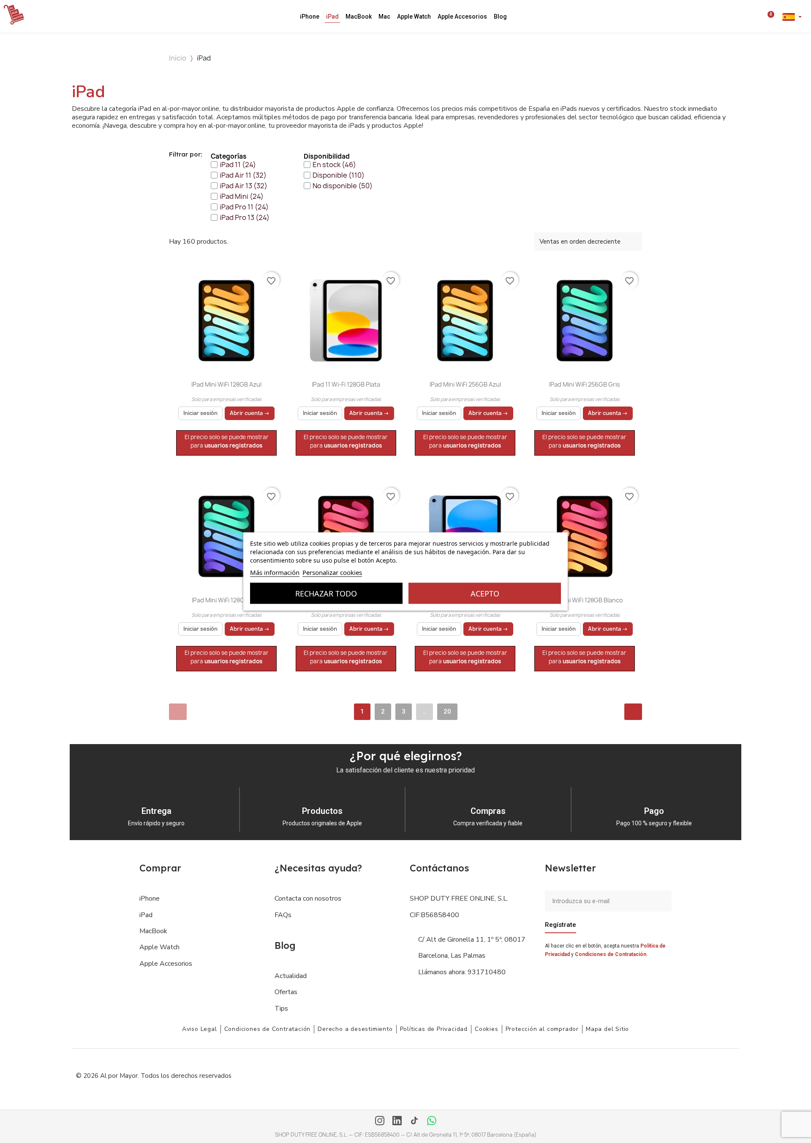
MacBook (359, 16)
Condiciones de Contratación (610, 954)
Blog (500, 16)
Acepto (485, 593)
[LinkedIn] (397, 1121)
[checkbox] (233, 164)
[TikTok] (414, 1121)
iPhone (309, 16)
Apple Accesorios (462, 16)
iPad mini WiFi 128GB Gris (226, 600)
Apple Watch (414, 16)
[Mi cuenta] (758, 16)
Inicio (177, 58)
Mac (384, 16)
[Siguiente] (633, 711)
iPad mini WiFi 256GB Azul (465, 384)
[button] (746, 16)
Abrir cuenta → (249, 413)
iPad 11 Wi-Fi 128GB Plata (346, 384)
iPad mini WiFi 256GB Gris (584, 384)
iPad (332, 16)
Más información (274, 572)
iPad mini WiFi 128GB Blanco (584, 600)
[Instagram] (379, 1121)
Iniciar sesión (200, 413)
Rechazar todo (326, 593)
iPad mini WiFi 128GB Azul (226, 384)
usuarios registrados (233, 445)
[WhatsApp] (431, 1121)
